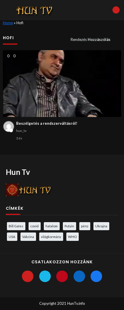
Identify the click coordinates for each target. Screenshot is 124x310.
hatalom (52, 226)
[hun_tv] (8, 126)
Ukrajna (101, 226)
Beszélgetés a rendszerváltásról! (46, 123)
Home (8, 22)
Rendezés (90, 39)
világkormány (51, 237)
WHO (72, 237)
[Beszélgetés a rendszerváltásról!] (62, 83)
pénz (84, 226)
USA (12, 237)
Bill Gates (16, 226)
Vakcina (28, 237)
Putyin (69, 226)
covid (34, 226)
